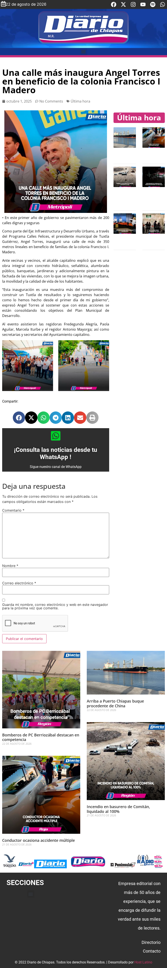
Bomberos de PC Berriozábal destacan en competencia (40, 737)
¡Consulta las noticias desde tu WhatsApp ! (55, 453)
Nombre (10, 565)
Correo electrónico (19, 583)
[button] (83, 51)
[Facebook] (113, 4)
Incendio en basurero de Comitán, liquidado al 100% (118, 809)
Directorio (151, 942)
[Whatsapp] (162, 4)
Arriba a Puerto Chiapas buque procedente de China (115, 703)
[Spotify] (153, 4)
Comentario (13, 510)
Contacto (151, 951)
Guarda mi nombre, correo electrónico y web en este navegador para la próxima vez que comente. (55, 606)
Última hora (80, 101)
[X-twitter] (123, 4)
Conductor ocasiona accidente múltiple (38, 840)
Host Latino (143, 962)
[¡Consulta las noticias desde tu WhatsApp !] (55, 435)
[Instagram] (133, 4)
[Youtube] (143, 4)
